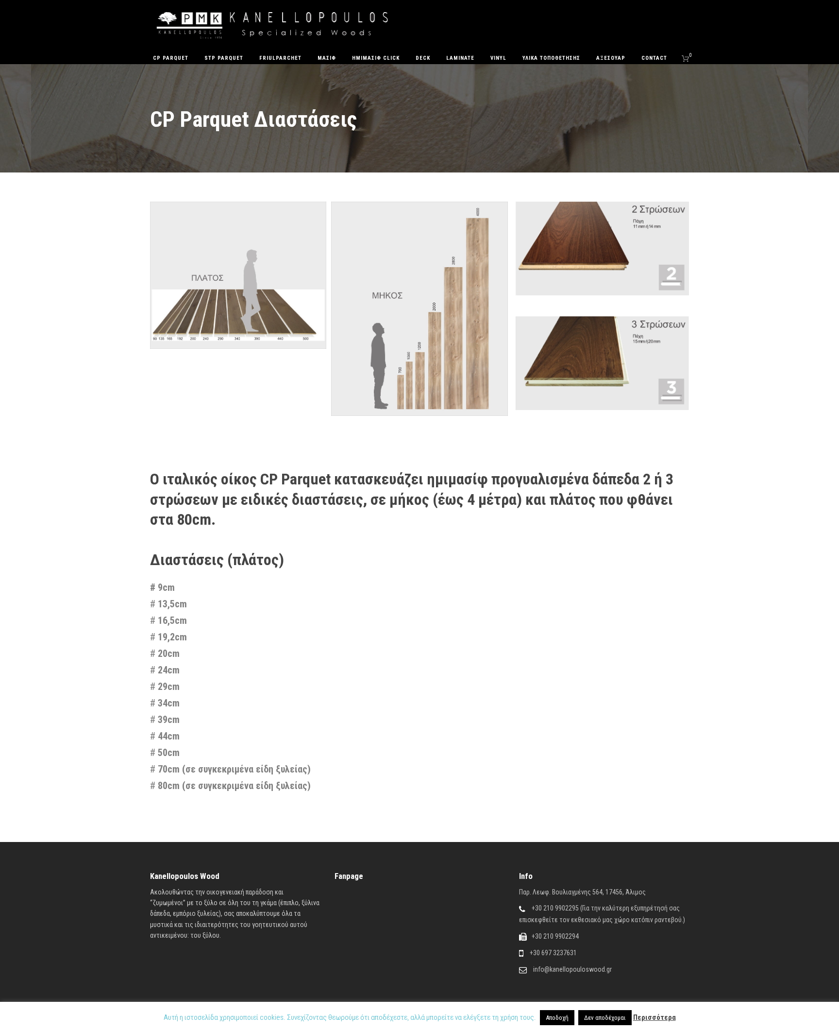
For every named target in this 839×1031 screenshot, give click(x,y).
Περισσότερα (654, 1017)
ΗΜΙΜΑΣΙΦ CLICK (376, 58)
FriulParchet (280, 58)
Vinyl (498, 58)
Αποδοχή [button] (557, 1017)
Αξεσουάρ (610, 58)
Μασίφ (327, 58)
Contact (654, 58)
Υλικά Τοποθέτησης (551, 58)
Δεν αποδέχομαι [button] (605, 1017)
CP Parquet (170, 58)
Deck (423, 58)
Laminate (460, 58)
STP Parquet (223, 58)
